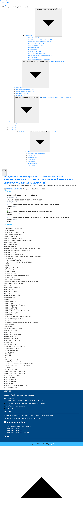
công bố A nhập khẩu (11, 244)
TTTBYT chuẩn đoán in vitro (13, 362)
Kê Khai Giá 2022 (10, 297)
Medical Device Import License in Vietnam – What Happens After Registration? (37, 204)
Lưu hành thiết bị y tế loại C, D (14, 319)
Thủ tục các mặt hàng (10, 121)
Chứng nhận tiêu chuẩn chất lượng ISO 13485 (25, 89)
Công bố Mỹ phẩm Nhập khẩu (14, 254)
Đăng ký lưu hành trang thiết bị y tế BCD (36, 43)
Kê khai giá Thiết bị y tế (32, 49)
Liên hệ (51, 131)
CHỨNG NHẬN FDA (31, 165)
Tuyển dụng (56, 131)
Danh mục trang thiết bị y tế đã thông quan (19, 426)
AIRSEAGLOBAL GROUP (13, 189)
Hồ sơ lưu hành (10, 289)
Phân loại (8, 332)
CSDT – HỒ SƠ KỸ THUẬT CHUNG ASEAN (36, 53)
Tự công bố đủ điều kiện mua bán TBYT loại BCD (19, 364)
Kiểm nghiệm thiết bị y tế (20, 95)
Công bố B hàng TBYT (12, 246)
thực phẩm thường (10, 352)
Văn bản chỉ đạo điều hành (13, 375)
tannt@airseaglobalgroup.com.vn (15, 406)
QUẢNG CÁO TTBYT (11, 338)
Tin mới (40, 97)
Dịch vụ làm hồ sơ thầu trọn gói (34, 47)
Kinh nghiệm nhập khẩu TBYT (53, 97)
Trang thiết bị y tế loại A (13, 125)
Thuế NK (8, 354)
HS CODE (45, 97)
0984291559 (9, 408)
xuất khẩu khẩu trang (11, 387)
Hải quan (8, 285)
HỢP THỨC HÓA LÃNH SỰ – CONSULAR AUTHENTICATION (39, 55)
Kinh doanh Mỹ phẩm (11, 309)
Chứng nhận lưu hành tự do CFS (22, 93)
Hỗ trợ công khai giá (11, 291)
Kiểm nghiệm (9, 303)
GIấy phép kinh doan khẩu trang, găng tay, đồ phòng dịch (21, 281)
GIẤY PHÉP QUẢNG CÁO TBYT (34, 57)
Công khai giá (9, 258)
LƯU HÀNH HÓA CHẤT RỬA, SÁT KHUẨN (18, 317)
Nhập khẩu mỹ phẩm (11, 330)
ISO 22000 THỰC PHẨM (32, 163)
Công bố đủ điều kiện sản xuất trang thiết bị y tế (25, 91)
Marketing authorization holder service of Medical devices (39, 59)
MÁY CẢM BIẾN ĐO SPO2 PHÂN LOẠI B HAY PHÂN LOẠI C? (25, 200)
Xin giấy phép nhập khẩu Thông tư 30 (35, 45)
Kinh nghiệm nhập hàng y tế (13, 313)
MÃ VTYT (8, 320)
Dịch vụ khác (27, 151)
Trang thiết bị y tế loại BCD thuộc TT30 (16, 129)
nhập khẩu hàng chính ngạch (13, 328)
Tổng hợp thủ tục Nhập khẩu (13, 360)
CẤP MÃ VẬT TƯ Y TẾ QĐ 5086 (34, 51)
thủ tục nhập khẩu (10, 344)
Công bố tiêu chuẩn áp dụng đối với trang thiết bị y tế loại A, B (40, 39)
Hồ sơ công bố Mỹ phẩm (12, 287)
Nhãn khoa (8, 326)
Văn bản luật (21, 131)
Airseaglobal (5, 5)
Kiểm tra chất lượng (31, 161)
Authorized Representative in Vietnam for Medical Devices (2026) (33, 211)
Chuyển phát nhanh (68, 97)
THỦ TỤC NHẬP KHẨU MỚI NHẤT (15, 346)
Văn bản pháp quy (10, 381)
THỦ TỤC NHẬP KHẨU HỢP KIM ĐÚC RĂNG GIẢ (22, 195)
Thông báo (8, 342)
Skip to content (4, 1)
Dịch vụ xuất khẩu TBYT (17, 87)
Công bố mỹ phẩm (31, 155)
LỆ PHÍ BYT (8, 315)
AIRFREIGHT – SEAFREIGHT (54, 61)
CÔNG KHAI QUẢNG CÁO (13, 260)
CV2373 (7, 264)
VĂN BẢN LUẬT (10, 377)
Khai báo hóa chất (31, 159)
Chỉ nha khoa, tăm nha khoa (13, 234)
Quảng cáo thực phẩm (11, 336)
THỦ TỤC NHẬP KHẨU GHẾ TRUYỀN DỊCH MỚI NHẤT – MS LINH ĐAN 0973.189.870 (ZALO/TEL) (38, 181)
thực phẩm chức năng (11, 350)
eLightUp (51, 444)
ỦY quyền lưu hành (11, 369)
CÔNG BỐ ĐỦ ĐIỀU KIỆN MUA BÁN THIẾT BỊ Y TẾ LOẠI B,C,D (40, 41)
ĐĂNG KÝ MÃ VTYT (11, 277)
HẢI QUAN (63, 61)
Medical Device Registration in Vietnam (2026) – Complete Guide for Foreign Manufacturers (41, 217)
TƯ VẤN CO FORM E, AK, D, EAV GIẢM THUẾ (36, 153)
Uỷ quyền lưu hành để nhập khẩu (15, 371)
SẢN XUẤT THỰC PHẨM (12, 340)
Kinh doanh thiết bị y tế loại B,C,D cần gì (17, 311)
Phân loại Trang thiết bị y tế (33, 37)
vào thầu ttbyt (9, 383)
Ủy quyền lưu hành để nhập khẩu (15, 373)
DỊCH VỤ (8, 266)
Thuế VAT (61, 97)
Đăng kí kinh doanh (11, 270)
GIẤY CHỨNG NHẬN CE (12, 279)
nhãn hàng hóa (9, 324)
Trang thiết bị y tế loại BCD (14, 127)
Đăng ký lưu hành (10, 273)
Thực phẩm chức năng (32, 157)
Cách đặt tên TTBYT (11, 230)
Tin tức (7, 358)
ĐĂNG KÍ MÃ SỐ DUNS (32, 167)
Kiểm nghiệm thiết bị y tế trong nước (15, 305)
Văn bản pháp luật (10, 379)
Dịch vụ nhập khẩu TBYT (30, 35)
